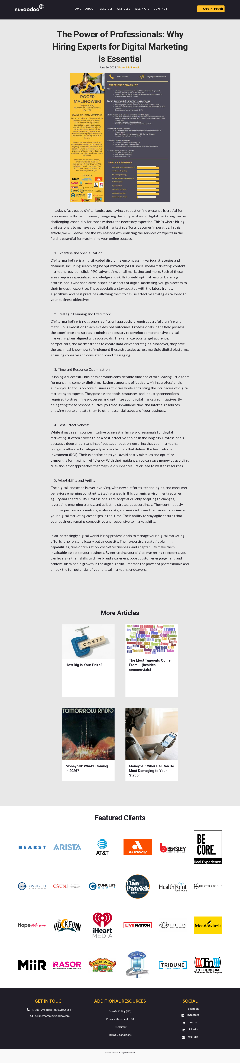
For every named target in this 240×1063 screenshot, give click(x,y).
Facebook (192, 1008)
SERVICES (106, 8)
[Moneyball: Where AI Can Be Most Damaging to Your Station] (151, 733)
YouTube (192, 1036)
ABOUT (90, 8)
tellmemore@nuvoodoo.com (52, 1015)
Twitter (192, 1022)
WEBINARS (142, 8)
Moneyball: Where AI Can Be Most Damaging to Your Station (151, 770)
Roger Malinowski (129, 67)
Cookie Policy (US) (120, 1011)
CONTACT (161, 8)
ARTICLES (123, 8)
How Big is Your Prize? (84, 665)
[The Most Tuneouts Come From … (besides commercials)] (151, 639)
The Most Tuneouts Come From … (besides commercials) (149, 665)
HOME (77, 8)
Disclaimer (120, 1026)
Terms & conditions (120, 1034)
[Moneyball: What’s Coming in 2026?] (88, 733)
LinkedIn (193, 1029)
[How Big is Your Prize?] (88, 641)
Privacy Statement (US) (120, 1019)
